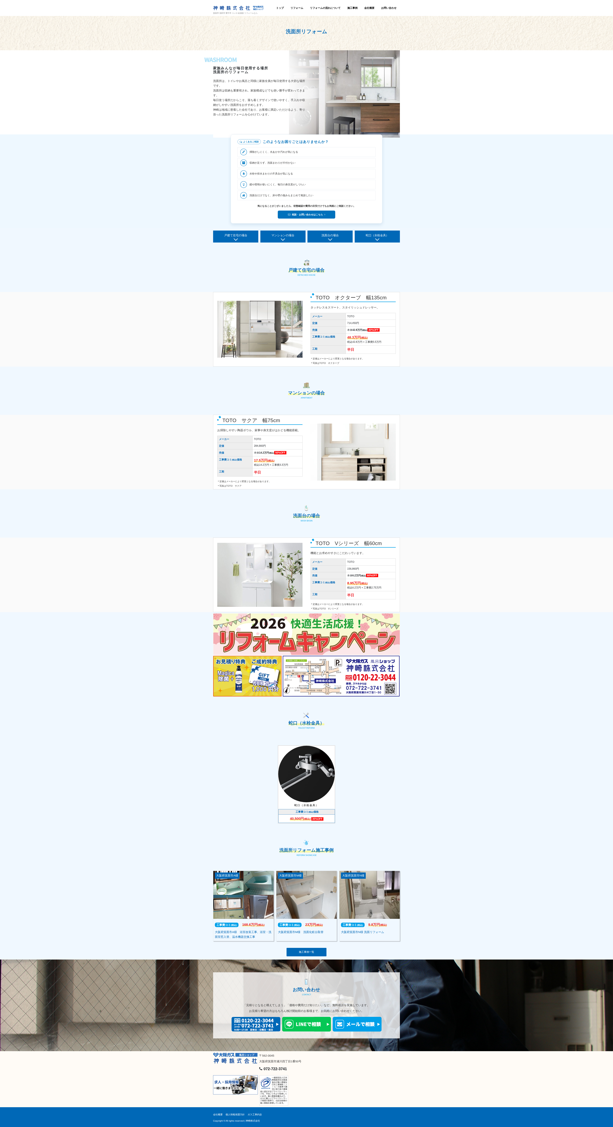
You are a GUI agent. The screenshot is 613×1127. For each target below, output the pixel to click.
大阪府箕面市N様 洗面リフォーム (362, 932)
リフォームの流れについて (325, 8)
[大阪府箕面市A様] (243, 894)
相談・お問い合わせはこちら (307, 214)
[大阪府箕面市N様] (369, 894)
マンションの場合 (282, 235)
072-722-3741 (274, 1069)
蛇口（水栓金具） (377, 235)
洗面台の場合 (330, 235)
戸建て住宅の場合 (235, 235)
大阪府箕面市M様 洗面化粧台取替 (300, 932)
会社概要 (369, 8)
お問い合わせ (389, 8)
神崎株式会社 (253, 1120)
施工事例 (352, 8)
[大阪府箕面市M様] (306, 894)
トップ (280, 8)
